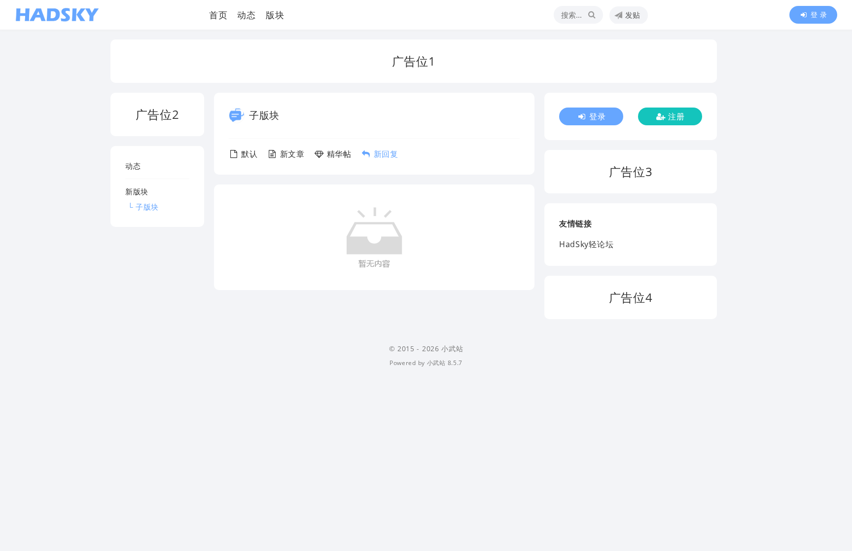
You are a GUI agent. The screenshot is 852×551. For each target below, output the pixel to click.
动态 (246, 15)
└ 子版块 (142, 207)
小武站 (436, 363)
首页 (218, 15)
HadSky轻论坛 (586, 244)
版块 (275, 15)
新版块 (136, 191)
